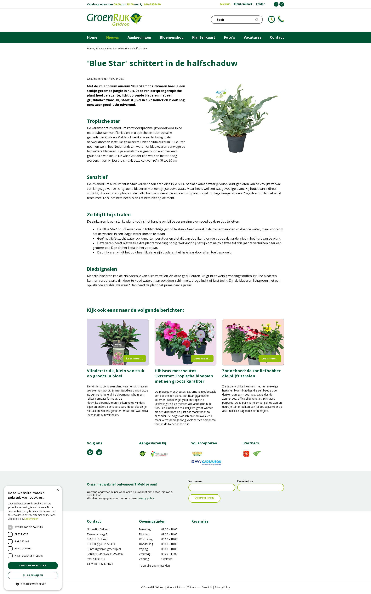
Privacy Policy (222, 587)
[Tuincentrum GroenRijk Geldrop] (115, 20)
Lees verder (31, 518)
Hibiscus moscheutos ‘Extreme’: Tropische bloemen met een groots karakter (184, 376)
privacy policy (146, 498)
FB (90, 452)
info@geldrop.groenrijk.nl (105, 549)
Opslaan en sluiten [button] (32, 565)
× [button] (57, 490)
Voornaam (195, 481)
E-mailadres (245, 481)
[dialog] (33, 538)
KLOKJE (271, 19)
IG (99, 452)
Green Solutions (176, 587)
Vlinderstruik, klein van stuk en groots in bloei (115, 373)
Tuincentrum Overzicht (199, 587)
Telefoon (281, 19)
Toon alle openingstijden (154, 565)
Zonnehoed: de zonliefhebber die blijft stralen (251, 373)
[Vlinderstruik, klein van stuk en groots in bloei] (118, 342)
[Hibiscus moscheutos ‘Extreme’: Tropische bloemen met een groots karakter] (185, 342)
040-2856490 (152, 4)
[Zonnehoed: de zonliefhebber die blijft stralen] (253, 342)
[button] (33, 584)
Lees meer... (134, 358)
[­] (276, 4)
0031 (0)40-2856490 (102, 544)
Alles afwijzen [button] (33, 575)
